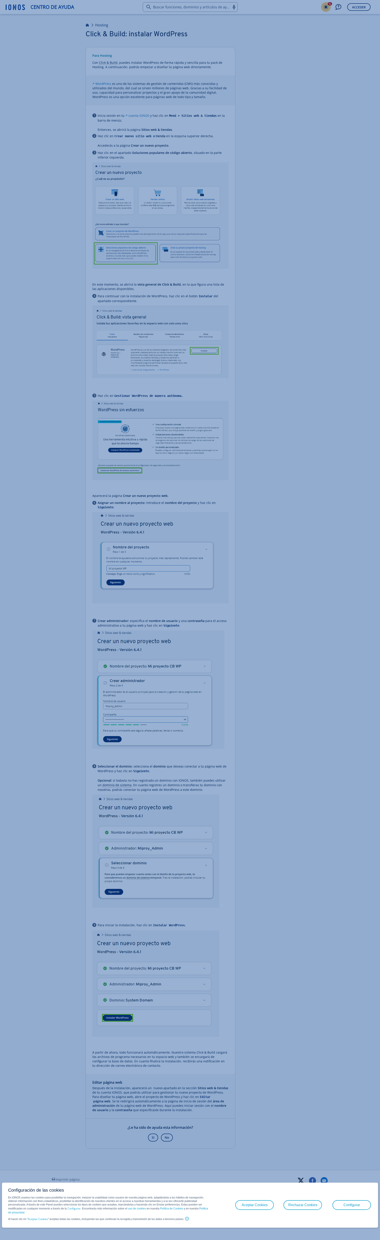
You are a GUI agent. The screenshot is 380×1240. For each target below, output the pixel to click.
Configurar (74, 1208)
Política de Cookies (171, 1208)
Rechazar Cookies (302, 1205)
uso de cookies (136, 1208)
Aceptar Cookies (38, 1219)
